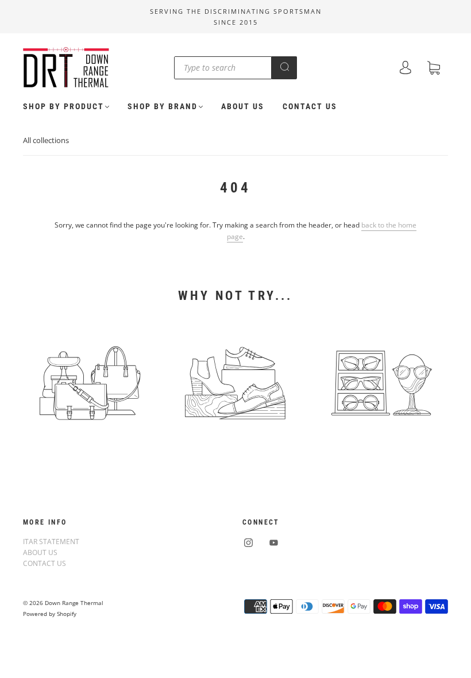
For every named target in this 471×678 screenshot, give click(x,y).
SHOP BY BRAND (163, 106)
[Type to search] (223, 67)
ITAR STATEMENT (51, 541)
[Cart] (433, 69)
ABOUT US (242, 106)
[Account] (405, 69)
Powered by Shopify (49, 614)
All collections (46, 140)
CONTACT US (310, 106)
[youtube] (273, 543)
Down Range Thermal (74, 603)
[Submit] (284, 66)
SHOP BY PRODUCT (63, 106)
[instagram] (248, 543)
